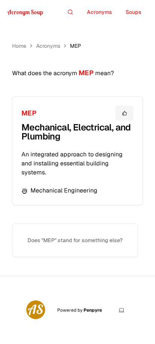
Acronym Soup (25, 12)
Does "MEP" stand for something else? (75, 240)
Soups (133, 12)
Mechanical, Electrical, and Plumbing (76, 131)
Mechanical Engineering (63, 190)
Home (19, 45)
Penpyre (93, 310)
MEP (28, 113)
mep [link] (75, 45)
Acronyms (99, 12)
